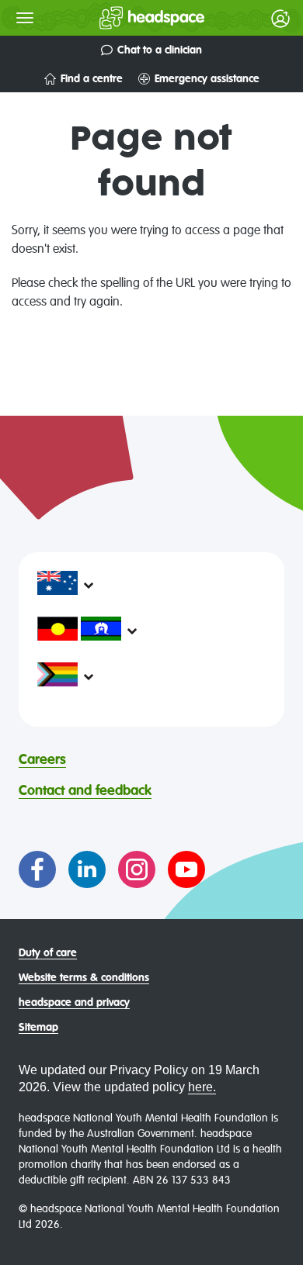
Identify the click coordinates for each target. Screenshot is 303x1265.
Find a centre (92, 79)
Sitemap (38, 1027)
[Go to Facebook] (37, 869)
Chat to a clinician (159, 50)
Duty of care (48, 953)
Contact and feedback (85, 791)
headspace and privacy (74, 1002)
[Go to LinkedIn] (87, 869)
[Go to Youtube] (186, 869)
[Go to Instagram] (136, 869)
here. (202, 1087)
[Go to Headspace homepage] (120, 18)
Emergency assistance (207, 79)
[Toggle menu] (24, 17)
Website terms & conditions (84, 978)
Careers (42, 760)
